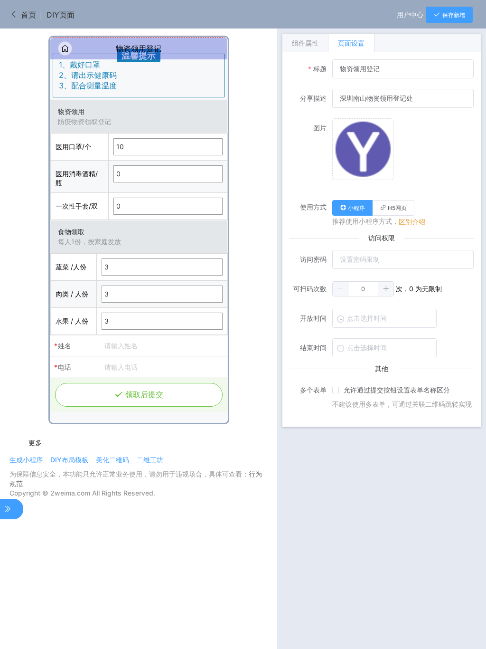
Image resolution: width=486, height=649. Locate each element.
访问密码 (313, 259)
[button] (340, 289)
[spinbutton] (363, 288)
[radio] (352, 208)
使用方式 (313, 207)
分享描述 (313, 98)
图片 (320, 128)
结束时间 (313, 348)
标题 (320, 69)
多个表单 (313, 390)
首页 (27, 14)
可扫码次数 (310, 289)
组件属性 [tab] (305, 43)
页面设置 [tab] (351, 43)
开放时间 (313, 318)
